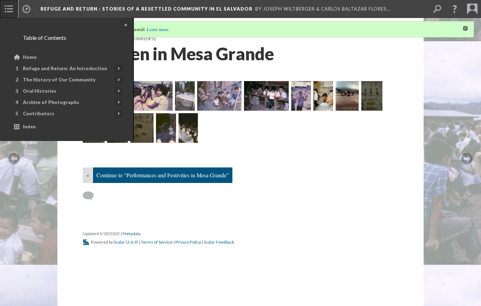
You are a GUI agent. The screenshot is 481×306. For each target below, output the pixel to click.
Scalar (119, 242)
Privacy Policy (188, 242)
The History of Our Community (59, 79)
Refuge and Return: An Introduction (65, 68)
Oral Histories (39, 91)
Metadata (131, 233)
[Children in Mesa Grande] (150, 96)
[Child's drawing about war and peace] (371, 96)
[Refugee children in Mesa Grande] (166, 128)
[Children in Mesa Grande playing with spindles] (301, 96)
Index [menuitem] (29, 126)
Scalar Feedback (219, 242)
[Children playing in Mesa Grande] (347, 96)
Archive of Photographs (51, 102)
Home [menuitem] (30, 57)
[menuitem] (9, 9)
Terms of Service (157, 242)
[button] (454, 9)
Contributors (38, 113)
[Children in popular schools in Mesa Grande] (323, 96)
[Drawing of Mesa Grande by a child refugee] (142, 128)
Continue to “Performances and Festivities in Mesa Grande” (162, 175)
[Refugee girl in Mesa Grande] (188, 128)
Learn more (157, 29)
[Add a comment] (91, 196)
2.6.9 (132, 242)
